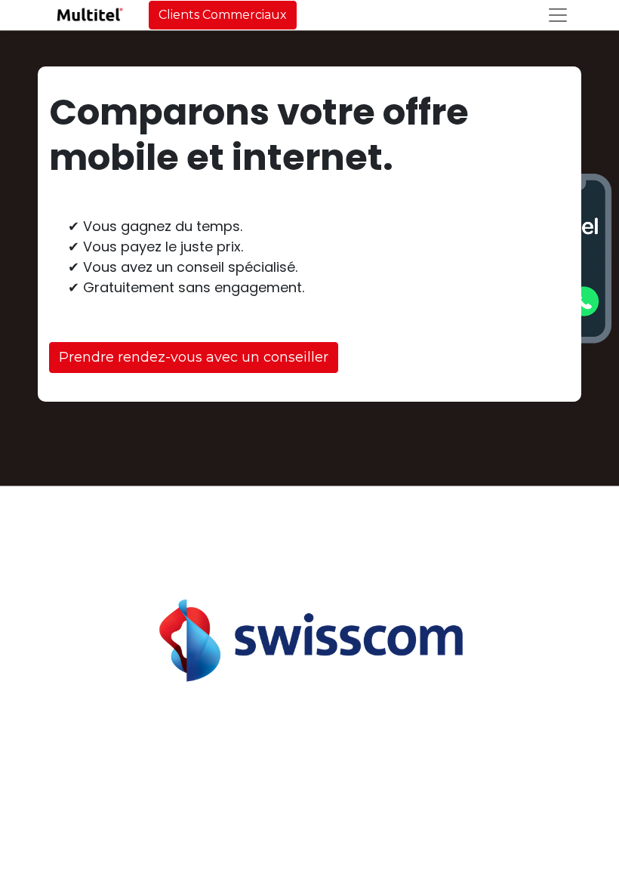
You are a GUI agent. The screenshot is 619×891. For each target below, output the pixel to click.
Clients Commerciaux (223, 15)
